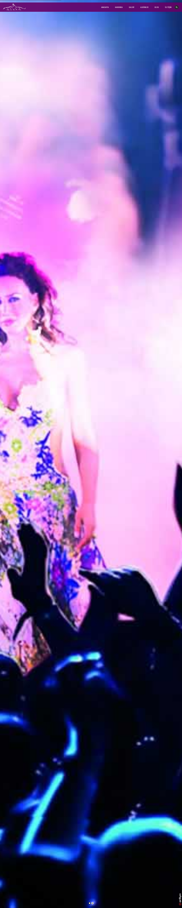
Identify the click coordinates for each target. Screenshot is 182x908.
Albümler (144, 7)
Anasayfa (105, 7)
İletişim (168, 7)
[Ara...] (177, 7)
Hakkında (119, 7)
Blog (157, 7)
